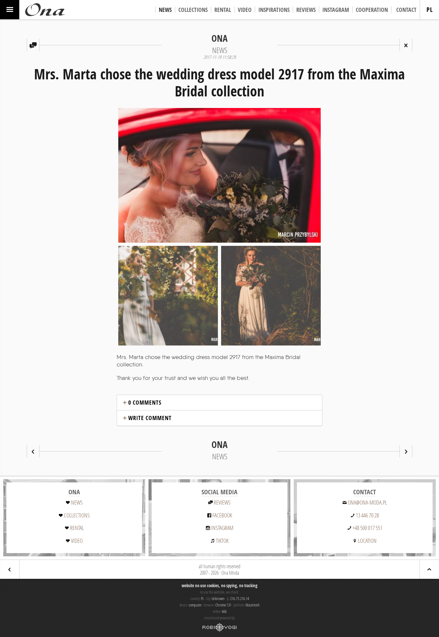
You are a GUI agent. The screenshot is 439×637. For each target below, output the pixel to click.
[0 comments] (33, 45)
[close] (405, 45)
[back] (9, 569)
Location (367, 540)
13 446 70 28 (367, 515)
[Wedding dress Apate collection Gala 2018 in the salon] (33, 451)
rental (77, 528)
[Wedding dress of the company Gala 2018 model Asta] (405, 451)
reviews (222, 502)
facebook (222, 515)
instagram (222, 528)
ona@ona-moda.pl (367, 502)
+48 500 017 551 (367, 528)
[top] (429, 569)
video (77, 540)
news (77, 502)
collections (77, 515)
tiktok (222, 540)
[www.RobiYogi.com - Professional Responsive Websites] (219, 627)
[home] (45, 9)
